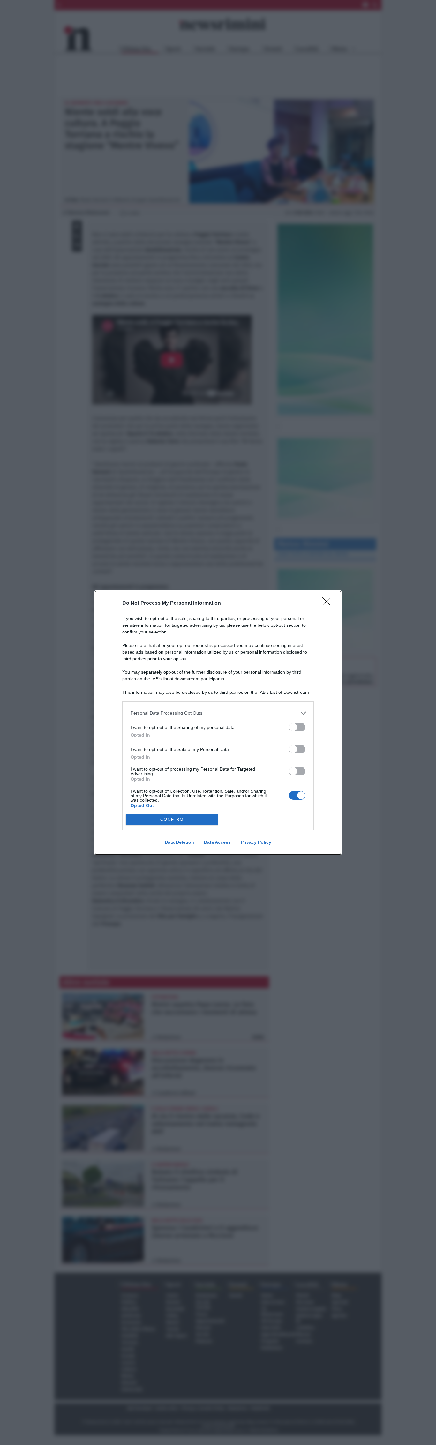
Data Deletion (179, 842)
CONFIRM (172, 819)
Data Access (217, 842)
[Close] (328, 603)
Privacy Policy (256, 842)
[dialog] (218, 722)
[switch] (297, 727)
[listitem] (218, 713)
